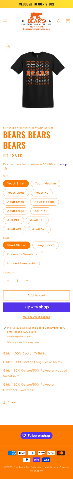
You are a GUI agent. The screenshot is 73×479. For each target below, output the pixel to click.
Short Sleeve (16, 245)
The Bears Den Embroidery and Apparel (36, 467)
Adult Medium (44, 202)
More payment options (36, 316)
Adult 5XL (39, 229)
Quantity (8, 272)
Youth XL (41, 192)
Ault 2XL (13, 220)
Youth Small (16, 183)
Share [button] (12, 402)
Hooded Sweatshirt (21, 263)
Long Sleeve (46, 245)
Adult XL (41, 211)
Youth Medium (45, 183)
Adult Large (15, 211)
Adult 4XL (14, 229)
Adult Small (15, 202)
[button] (5, 21)
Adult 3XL (37, 220)
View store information (23, 342)
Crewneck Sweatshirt (23, 254)
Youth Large (16, 192)
